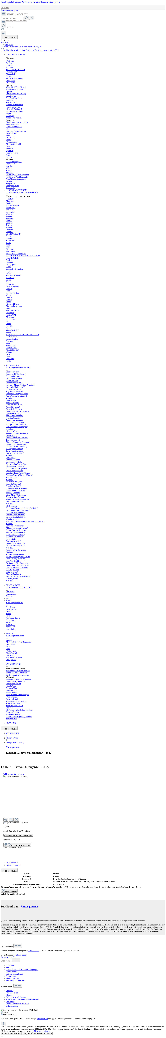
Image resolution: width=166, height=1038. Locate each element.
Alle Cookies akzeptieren (43, 1033)
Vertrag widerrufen (8, 957)
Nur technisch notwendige (11, 1033)
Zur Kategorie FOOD (14, 603)
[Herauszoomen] (5, 820)
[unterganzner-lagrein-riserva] (15, 776)
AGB (8, 967)
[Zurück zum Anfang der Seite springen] (3, 1024)
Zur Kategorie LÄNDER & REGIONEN (22, 192)
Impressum (10, 965)
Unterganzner (13, 747)
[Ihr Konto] (3, 33)
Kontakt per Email (13, 978)
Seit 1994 (5, 8)
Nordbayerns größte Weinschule (14, 21)
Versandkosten (42, 1019)
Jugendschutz (11, 976)
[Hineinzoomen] (16, 820)
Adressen (27, 47)
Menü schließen (11, 38)
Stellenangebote (12, 1006)
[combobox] (12, 18)
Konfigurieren (27, 1033)
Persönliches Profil (16, 47)
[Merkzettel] (2, 30)
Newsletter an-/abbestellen (16, 980)
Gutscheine (10, 1002)
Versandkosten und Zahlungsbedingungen (22, 970)
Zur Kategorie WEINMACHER (18, 367)
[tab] (12, 863)
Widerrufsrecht (11, 972)
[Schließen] (2, 1036)
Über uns (9, 991)
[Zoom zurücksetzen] (11, 820)
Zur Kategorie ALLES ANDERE (19, 587)
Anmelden (5, 42)
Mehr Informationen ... (43, 1031)
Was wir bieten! (12, 993)
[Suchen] (26, 18)
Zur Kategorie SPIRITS (15, 636)
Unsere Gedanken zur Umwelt (17, 1004)
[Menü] (3, 14)
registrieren (9, 45)
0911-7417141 (33, 951)
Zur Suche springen (29, 2)
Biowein (9, 995)
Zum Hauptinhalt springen (11, 2)
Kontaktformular (20, 955)
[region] (83, 799)
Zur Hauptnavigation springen (48, 2)
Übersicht (5, 47)
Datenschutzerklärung (14, 974)
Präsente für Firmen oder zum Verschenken (22, 999)
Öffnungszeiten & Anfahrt (16, 997)
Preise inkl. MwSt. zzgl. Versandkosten (18, 835)
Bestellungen (36, 47)
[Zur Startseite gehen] (9, 10)
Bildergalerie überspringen (13, 774)
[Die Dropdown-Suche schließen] (31, 18)
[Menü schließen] (7, 57)
